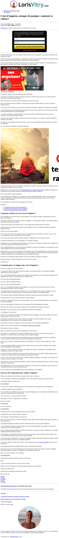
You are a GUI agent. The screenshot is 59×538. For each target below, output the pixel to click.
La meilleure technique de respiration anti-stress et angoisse (15, 496)
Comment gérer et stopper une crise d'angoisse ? (16, 208)
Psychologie (9, 501)
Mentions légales (14, 536)
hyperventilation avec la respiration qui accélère (32, 190)
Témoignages (7, 12)
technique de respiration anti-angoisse (31, 325)
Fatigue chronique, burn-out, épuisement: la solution (13, 499)
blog (12, 504)
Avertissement (4, 28)
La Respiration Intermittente (7, 91)
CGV (20, 536)
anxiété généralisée (44, 442)
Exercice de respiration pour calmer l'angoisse (15, 210)
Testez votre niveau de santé (8, 486)
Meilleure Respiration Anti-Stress (12, 10)
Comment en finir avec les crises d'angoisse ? (15, 207)
